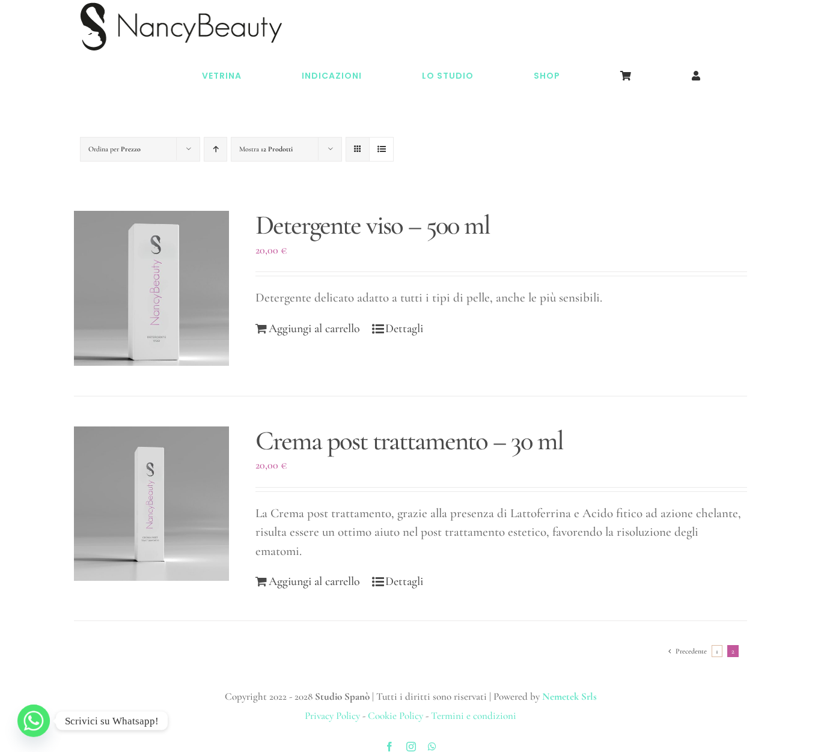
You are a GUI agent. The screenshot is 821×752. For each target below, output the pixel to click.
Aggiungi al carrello (314, 328)
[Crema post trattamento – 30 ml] (151, 503)
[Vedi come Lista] (381, 149)
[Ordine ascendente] (215, 149)
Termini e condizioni (473, 715)
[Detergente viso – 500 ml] (151, 288)
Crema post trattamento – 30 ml (409, 440)
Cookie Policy (395, 715)
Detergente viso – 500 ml (372, 224)
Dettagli (404, 328)
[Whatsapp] (33, 721)
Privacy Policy (332, 715)
